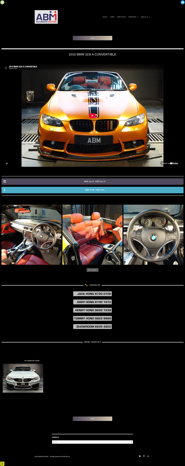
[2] (31, 235)
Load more (93, 270)
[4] (153, 235)
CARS (112, 17)
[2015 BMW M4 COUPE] (32, 376)
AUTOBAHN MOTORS (41, 456)
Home (105, 17)
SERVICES (132, 17)
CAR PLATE (121, 17)
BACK (92, 38)
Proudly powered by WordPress (60, 456)
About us (144, 17)
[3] (92, 235)
